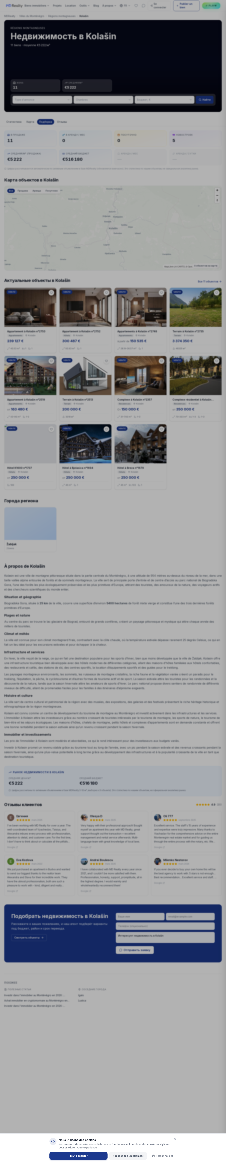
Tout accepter (79, 1155)
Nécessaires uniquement (128, 1155)
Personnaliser (164, 1155)
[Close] (175, 1139)
